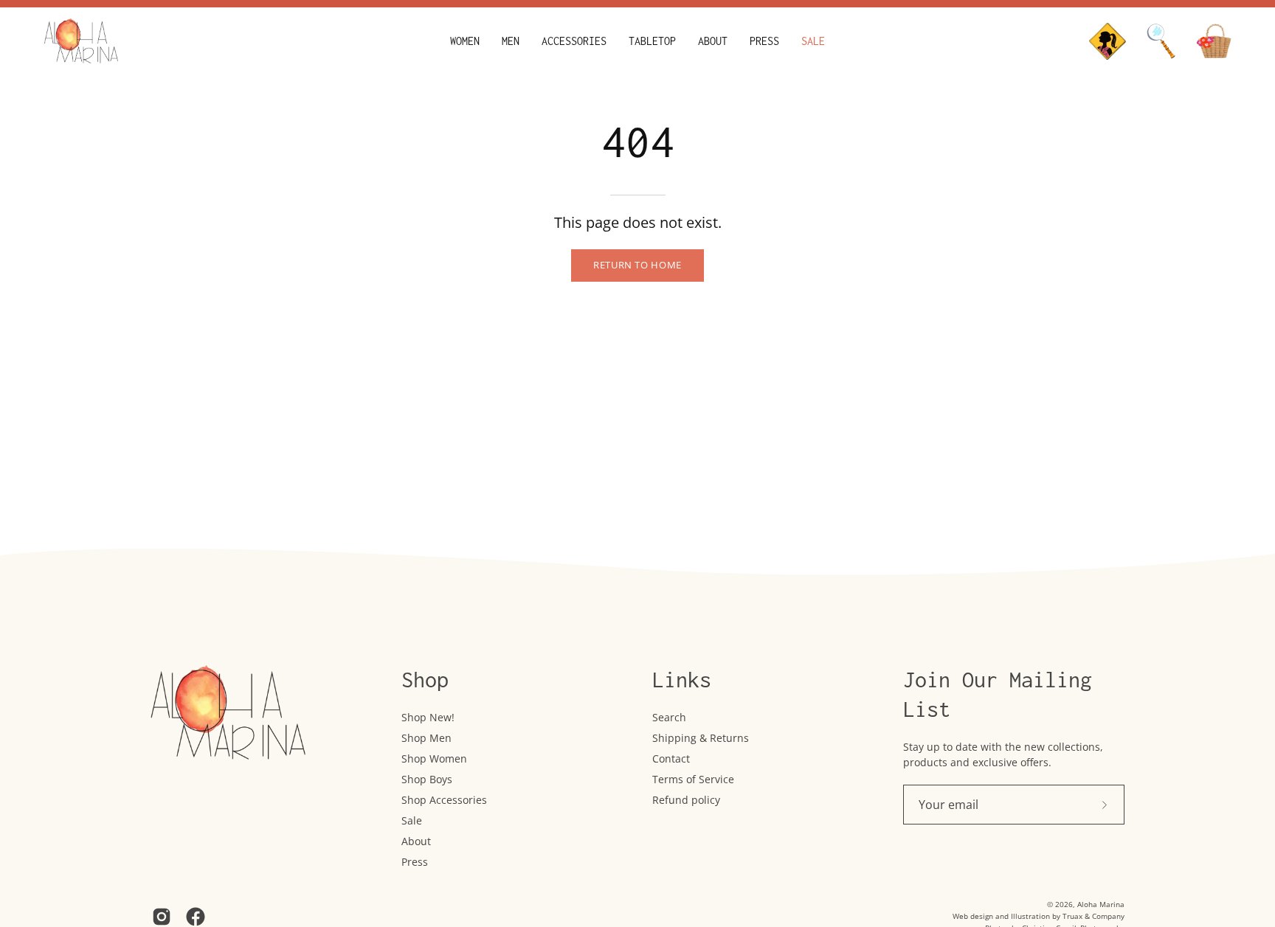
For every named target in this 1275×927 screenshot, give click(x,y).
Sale (411, 820)
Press (414, 862)
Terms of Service (693, 779)
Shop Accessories (444, 800)
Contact (671, 758)
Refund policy (686, 800)
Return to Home (637, 264)
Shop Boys (426, 779)
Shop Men (426, 738)
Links (681, 679)
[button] (465, 40)
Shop (425, 679)
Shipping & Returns (700, 738)
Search (669, 717)
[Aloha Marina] (81, 40)
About (416, 841)
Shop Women (434, 758)
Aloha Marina (1100, 904)
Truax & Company (1093, 916)
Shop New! (428, 717)
